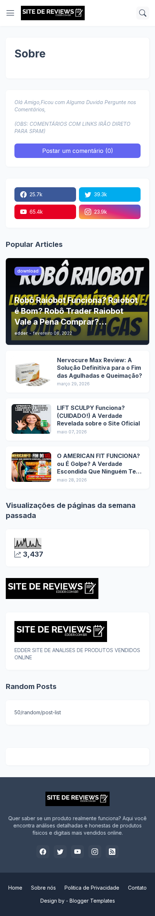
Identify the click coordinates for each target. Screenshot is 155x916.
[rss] (112, 851)
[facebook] (42, 851)
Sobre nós (43, 888)
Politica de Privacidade (92, 888)
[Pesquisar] (142, 13)
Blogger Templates (92, 901)
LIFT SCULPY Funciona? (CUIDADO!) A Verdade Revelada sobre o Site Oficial (98, 415)
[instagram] (94, 851)
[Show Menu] (10, 13)
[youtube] (77, 851)
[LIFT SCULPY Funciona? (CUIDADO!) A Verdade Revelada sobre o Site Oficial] (31, 419)
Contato (137, 888)
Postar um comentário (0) (77, 150)
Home (15, 888)
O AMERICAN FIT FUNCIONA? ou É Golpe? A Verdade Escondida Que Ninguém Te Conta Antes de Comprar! (98, 464)
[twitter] (60, 851)
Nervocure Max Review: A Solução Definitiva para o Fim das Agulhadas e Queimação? (99, 367)
